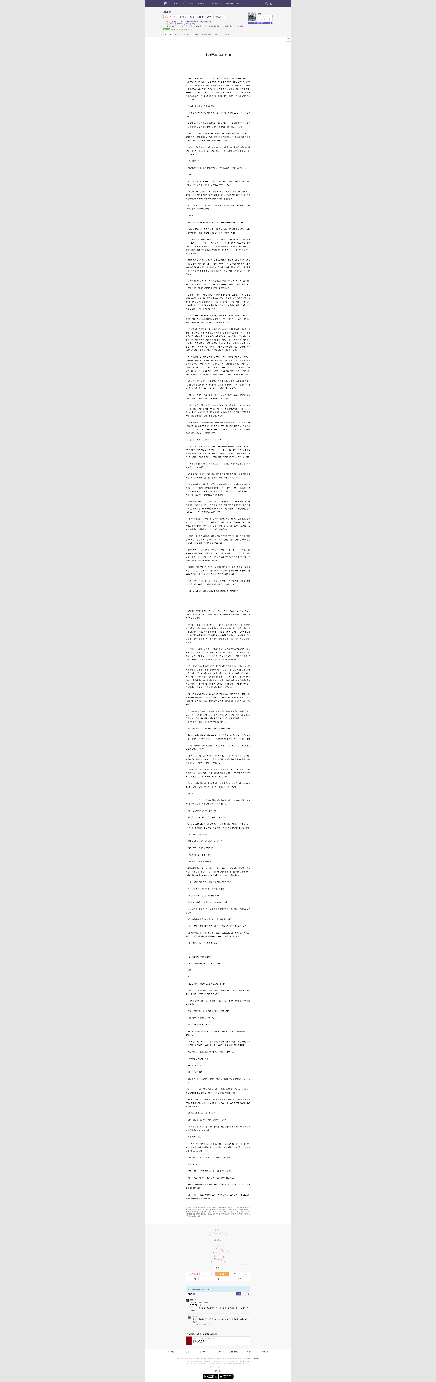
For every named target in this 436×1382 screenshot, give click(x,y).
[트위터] (216, 1371)
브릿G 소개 (180, 1358)
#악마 (188, 22)
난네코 (192, 1300)
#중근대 (202, 22)
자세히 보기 (200, 1216)
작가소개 (218, 17)
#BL (191, 22)
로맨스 (175, 22)
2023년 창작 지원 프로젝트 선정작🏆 (179, 29)
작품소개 (226, 34)
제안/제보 (212, 1358)
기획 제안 (205, 1358)
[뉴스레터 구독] (220, 1371)
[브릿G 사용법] (238, 3)
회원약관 (219, 1358)
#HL (197, 22)
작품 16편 (263, 19)
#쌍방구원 (208, 22)
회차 (168, 34)
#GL (194, 22)
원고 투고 (198, 1358)
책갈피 (217, 34)
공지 (186, 34)
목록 (239, 1279)
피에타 (167, 12)
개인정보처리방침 (237, 1358)
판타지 (171, 22)
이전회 (196, 1279)
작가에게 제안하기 (259, 23)
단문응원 (206, 34)
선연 (259, 13)
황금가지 (212, 1367)
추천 (177, 34)
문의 (248, 1364)
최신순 (238, 1294)
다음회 (218, 1279)
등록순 (244, 1294)
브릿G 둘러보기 (189, 1358)
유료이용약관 (227, 1358)
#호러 (184, 22)
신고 (245, 1274)
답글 (198, 1311)
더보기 (242, 26)
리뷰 (195, 34)
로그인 (205, 1289)
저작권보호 (247, 1358)
